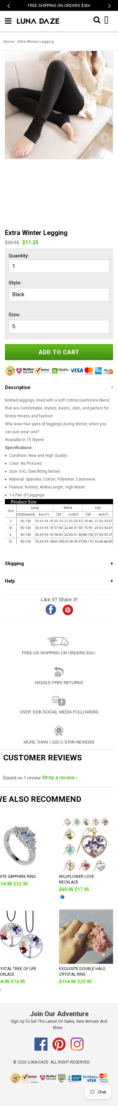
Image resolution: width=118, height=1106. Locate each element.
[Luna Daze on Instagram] (77, 1049)
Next (109, 6)
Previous (9, 6)
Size (14, 315)
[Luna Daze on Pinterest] (59, 1049)
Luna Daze (38, 1062)
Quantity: (19, 256)
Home (8, 42)
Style (14, 283)
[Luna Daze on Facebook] (41, 1049)
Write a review (58, 778)
